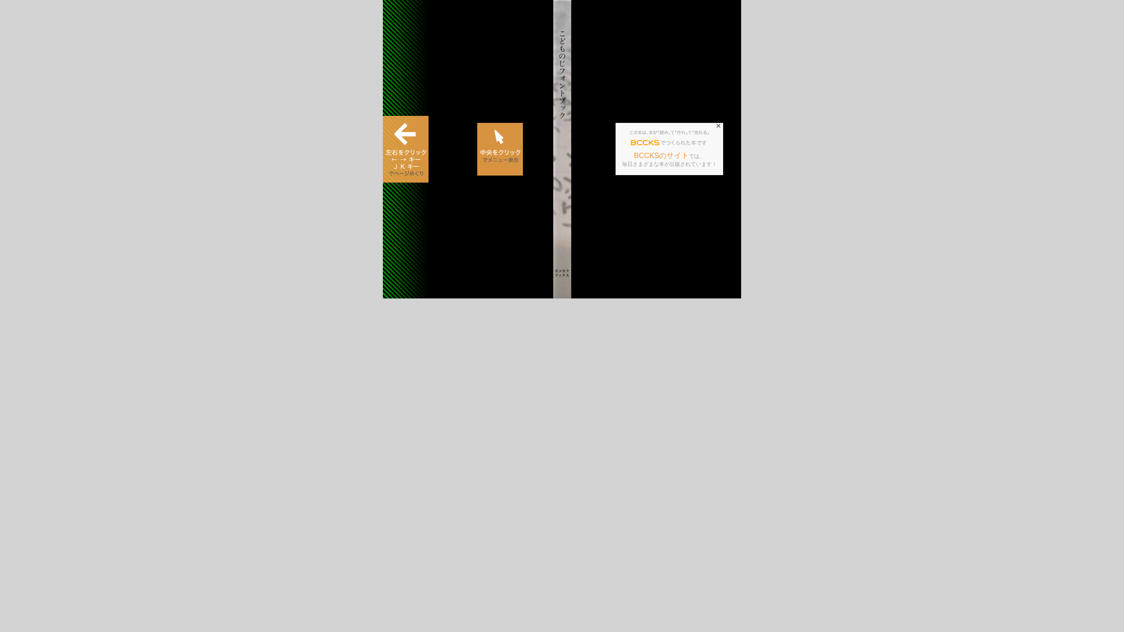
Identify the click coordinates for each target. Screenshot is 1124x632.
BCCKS (645, 143)
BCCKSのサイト (661, 155)
